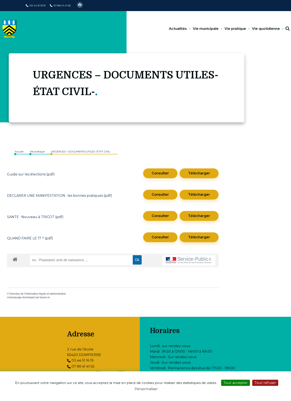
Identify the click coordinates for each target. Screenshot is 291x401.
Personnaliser (146, 389)
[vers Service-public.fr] (188, 260)
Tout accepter (235, 383)
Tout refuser (265, 383)
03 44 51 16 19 (37, 5)
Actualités (178, 29)
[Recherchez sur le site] (284, 29)
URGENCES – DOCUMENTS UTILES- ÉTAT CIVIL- (81, 151)
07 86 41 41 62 (62, 5)
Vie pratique (235, 29)
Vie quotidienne (266, 29)
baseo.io (45, 297)
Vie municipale (206, 29)
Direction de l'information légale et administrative (38, 293)
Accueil (19, 151)
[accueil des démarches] (15, 258)
